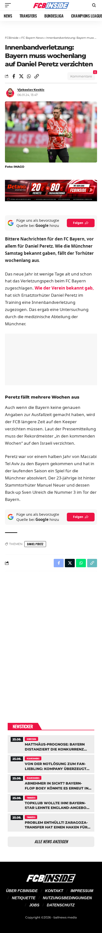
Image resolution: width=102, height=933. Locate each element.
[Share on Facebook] (13, 76)
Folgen (78, 223)
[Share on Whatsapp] (29, 76)
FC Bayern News (32, 37)
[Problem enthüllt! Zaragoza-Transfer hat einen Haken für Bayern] (51, 821)
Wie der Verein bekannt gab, (64, 288)
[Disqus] (51, 639)
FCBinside (12, 37)
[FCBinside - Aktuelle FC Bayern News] (51, 5)
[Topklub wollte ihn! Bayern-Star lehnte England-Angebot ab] (51, 802)
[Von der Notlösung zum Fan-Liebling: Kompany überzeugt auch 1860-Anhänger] (51, 763)
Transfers (31, 797)
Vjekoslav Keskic (30, 89)
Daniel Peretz (35, 544)
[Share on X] (21, 76)
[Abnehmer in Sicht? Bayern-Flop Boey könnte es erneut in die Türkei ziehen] (51, 782)
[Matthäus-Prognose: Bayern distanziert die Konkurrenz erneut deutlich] (51, 743)
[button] (9, 5)
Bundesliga (31, 738)
